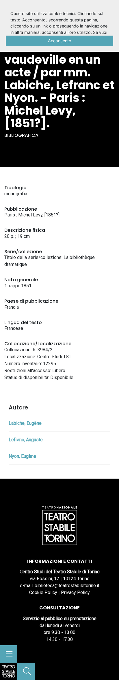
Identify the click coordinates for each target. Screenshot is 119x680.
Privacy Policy (75, 592)
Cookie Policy (43, 592)
